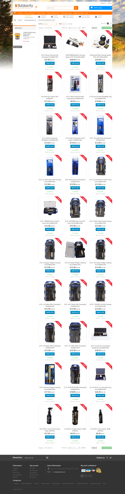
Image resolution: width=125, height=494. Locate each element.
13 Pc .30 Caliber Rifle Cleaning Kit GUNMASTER (100, 139)
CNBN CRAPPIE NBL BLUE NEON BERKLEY (29, 34)
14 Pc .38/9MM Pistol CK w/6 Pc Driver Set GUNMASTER (50, 222)
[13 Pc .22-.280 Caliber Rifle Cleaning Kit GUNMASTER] (49, 166)
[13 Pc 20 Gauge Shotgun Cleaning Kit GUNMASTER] (75, 249)
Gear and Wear (56, 483)
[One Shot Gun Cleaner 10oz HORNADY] (49, 83)
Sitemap (15, 477)
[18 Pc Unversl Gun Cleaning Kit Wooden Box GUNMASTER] (100, 332)
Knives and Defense (26, 483)
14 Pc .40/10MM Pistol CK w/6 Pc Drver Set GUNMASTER (75, 222)
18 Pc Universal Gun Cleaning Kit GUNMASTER (75, 180)
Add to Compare (50, 69)
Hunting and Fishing (82, 483)
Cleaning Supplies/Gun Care (30, 20)
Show (60, 23)
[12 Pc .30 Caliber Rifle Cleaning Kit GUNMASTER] (49, 332)
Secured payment (17, 475)
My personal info (34, 475)
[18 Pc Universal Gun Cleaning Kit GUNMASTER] (75, 166)
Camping (16, 483)
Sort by (40, 23)
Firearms (20, 20)
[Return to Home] (15, 20)
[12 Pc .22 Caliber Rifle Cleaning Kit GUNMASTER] (49, 291)
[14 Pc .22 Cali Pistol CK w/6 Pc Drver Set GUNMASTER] (100, 166)
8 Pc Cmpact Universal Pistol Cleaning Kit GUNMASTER (75, 97)
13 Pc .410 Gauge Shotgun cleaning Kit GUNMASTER (100, 263)
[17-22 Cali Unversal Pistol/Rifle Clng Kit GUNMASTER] (100, 83)
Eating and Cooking (95, 483)
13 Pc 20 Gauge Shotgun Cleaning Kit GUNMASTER (75, 263)
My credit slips (34, 470)
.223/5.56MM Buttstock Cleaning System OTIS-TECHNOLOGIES (75, 56)
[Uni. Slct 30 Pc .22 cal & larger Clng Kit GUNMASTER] (100, 374)
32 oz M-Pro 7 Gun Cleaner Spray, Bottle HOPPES (50, 430)
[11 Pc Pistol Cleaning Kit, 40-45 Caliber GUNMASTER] (75, 125)
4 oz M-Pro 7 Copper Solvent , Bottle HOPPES (75, 430)
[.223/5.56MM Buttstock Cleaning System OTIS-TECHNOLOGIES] (75, 41)
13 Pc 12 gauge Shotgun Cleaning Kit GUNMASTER (49, 263)
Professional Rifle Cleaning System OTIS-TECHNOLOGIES (100, 56)
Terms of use (16, 472)
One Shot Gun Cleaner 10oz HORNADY (49, 97)
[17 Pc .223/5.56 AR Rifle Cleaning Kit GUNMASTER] (75, 374)
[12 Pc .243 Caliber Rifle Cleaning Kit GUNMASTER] (75, 291)
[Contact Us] (59, 472)
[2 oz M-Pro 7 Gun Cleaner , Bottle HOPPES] (100, 415)
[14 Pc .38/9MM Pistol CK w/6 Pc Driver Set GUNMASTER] (49, 208)
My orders (32, 468)
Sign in (109, 3)
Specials (18, 28)
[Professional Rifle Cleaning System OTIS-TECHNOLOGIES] (100, 41)
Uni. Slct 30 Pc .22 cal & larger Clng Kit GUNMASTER (100, 388)
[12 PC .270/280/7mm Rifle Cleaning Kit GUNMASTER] (100, 291)
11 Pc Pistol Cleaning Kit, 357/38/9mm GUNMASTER (49, 139)
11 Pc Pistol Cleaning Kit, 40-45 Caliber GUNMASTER (75, 139)
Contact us (103, 3)
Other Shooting (45, 483)
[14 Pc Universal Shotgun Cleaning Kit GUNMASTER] (49, 374)
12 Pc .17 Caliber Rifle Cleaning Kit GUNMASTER (75, 347)
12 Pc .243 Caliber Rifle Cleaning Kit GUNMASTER (75, 305)
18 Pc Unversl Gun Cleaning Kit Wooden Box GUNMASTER (100, 347)
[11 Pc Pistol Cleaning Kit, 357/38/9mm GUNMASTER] (49, 125)
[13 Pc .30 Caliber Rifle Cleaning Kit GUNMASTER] (100, 125)
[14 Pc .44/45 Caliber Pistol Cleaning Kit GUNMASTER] (100, 208)
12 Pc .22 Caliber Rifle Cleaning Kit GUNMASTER (50, 305)
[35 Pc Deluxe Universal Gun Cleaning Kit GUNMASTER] (49, 41)
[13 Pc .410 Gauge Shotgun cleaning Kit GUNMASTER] (100, 249)
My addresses (33, 472)
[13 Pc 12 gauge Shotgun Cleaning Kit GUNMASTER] (49, 249)
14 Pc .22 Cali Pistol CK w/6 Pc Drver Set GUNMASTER (100, 180)
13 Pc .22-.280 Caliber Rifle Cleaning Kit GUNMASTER (50, 180)
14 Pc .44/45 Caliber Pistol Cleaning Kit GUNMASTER (100, 222)
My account (34, 465)
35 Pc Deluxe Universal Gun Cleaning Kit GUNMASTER (49, 56)
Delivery (15, 470)
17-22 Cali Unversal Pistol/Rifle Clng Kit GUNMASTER (100, 97)
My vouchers (33, 477)
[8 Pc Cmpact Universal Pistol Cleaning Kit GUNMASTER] (75, 83)
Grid (108, 25)
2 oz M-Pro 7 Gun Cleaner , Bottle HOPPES (100, 430)
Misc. (104, 483)
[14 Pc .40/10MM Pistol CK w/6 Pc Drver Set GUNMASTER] (75, 208)
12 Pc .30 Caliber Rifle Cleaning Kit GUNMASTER (50, 347)
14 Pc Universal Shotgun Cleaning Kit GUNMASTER (49, 388)
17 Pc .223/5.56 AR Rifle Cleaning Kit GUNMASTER (75, 388)
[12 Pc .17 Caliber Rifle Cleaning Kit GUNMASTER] (75, 332)
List (111, 25)
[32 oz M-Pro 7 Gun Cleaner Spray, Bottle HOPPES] (49, 415)
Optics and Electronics (68, 483)
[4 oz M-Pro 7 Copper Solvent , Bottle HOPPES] (75, 415)
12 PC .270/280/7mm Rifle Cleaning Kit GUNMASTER (100, 305)
